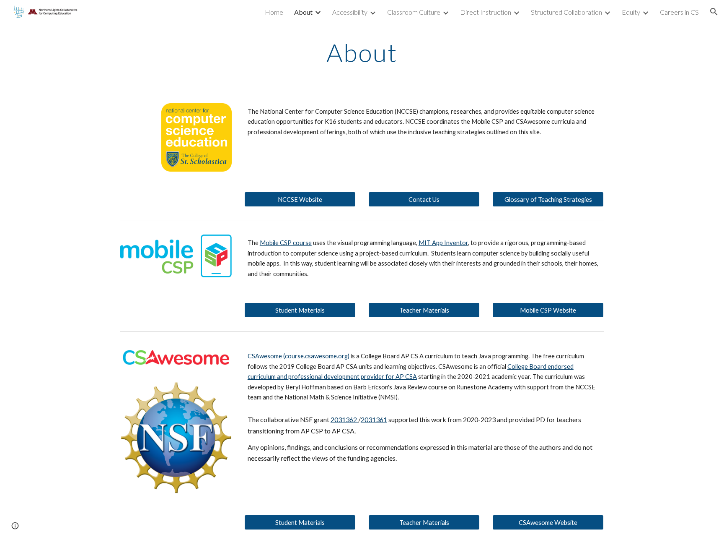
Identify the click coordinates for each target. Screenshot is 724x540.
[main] (362, 52)
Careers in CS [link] (679, 12)
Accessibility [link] (349, 12)
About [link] (303, 12)
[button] (714, 12)
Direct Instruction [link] (485, 12)
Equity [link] (631, 12)
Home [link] (274, 12)
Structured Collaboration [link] (566, 12)
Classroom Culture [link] (413, 12)
